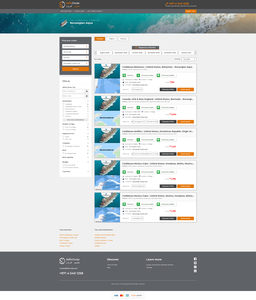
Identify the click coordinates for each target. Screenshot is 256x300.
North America (76, 109)
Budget (65, 162)
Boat (64, 150)
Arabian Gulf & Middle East (104, 235)
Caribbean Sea (100, 243)
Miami (76, 136)
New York (76, 139)
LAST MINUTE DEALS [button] (94, 11)
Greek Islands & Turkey (103, 240)
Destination (67, 101)
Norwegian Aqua (76, 153)
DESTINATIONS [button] (66, 11)
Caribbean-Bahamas (76, 114)
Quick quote (185, 89)
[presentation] (95, 53)
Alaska (97, 246)
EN (190, 11)
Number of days (68, 124)
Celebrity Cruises (66, 243)
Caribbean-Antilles (76, 111)
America (76, 116)
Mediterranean (100, 238)
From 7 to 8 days (76, 127)
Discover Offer (168, 89)
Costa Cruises (65, 246)
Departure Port (68, 133)
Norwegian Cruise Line (82, 20)
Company (66, 143)
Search (75, 69)
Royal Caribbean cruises (69, 235)
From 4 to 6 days (76, 129)
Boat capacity (67, 157)
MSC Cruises (64, 240)
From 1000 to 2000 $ (71, 167)
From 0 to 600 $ (70, 165)
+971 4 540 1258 (178, 3)
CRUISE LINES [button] (79, 11)
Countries (66, 171)
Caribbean (76, 104)
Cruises (72, 20)
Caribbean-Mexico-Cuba (76, 106)
